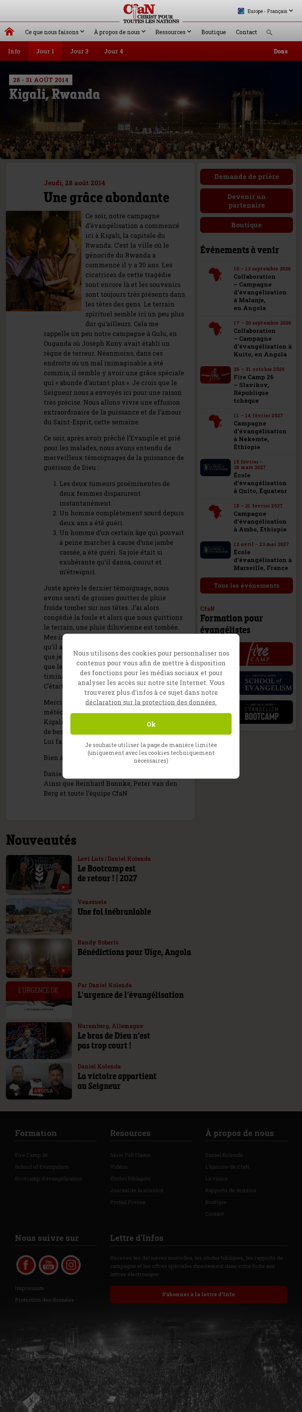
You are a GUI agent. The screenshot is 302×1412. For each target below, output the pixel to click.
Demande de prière (246, 176)
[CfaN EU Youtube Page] (48, 1265)
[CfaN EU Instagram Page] (71, 1265)
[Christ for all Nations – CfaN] (151, 14)
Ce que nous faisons (52, 32)
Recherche (269, 34)
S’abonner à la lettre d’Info (198, 1294)
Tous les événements (247, 585)
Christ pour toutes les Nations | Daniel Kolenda (9, 33)
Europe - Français (267, 11)
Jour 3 (79, 51)
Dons (280, 51)
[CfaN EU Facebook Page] (26, 1265)
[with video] (63, 887)
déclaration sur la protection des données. (151, 702)
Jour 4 (113, 51)
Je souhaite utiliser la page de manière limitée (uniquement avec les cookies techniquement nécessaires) (151, 752)
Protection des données (44, 1299)
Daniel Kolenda (224, 1154)
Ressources (170, 32)
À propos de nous (117, 32)
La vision (216, 1178)
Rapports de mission (230, 1190)
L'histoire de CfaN (227, 1166)
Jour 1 (45, 51)
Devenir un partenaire (246, 201)
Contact (246, 32)
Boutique (213, 32)
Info (14, 51)
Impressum (29, 1287)
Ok (151, 724)
